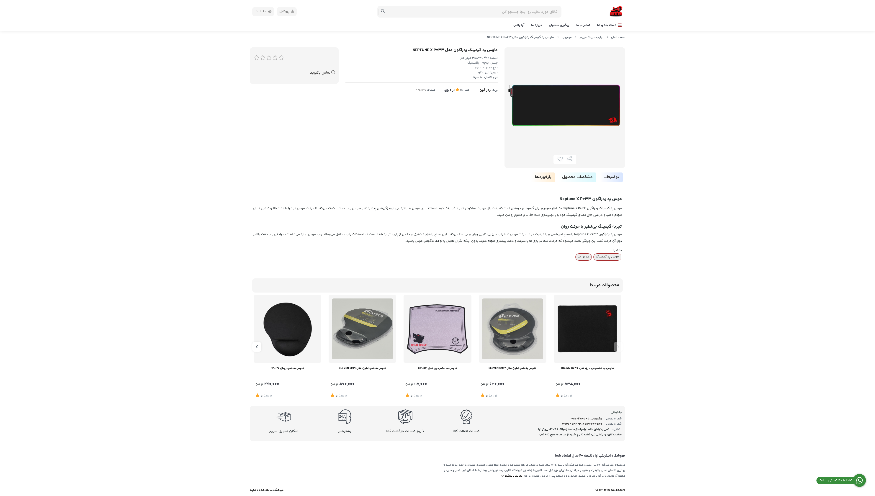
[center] (383, 11)
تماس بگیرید (320, 73)
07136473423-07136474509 (581, 424)
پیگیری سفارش (559, 25)
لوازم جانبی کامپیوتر (591, 37)
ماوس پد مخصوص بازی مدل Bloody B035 (587, 368)
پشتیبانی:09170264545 (586, 418)
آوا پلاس (518, 25)
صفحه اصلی (618, 37)
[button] (618, 347)
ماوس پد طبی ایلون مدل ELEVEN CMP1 (362, 368)
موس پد (567, 37)
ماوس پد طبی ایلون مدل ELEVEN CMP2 (512, 368)
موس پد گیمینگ (607, 256)
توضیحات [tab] (611, 177)
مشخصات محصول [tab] (577, 177)
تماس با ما (583, 25)
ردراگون (485, 90)
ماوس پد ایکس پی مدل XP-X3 (437, 368)
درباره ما (536, 25)
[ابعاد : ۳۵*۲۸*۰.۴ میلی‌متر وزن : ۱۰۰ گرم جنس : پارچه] (587, 329)
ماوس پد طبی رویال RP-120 (287, 368)
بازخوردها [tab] (543, 177)
